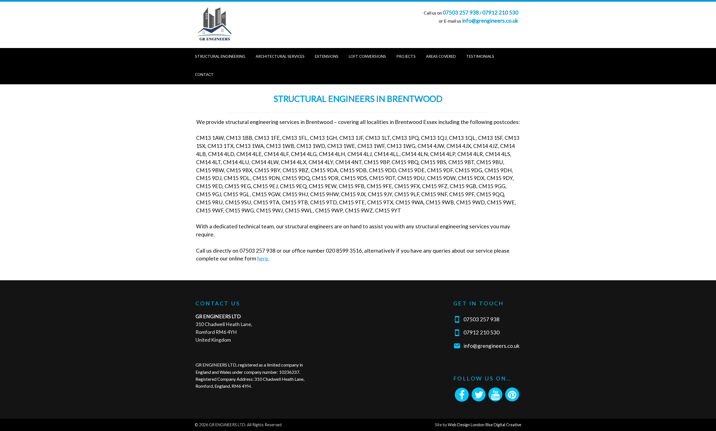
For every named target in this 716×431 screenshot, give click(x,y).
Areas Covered (441, 56)
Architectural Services (280, 56)
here (262, 258)
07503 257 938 (461, 12)
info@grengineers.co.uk (490, 20)
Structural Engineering (220, 56)
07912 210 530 (500, 12)
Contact (204, 74)
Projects (406, 56)
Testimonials (480, 56)
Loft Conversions (367, 56)
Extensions (326, 56)
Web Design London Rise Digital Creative (484, 424)
